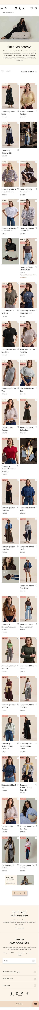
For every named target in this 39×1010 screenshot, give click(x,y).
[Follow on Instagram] (16, 993)
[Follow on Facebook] (11, 993)
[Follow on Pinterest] (22, 993)
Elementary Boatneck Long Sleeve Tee (7, 746)
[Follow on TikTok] (27, 993)
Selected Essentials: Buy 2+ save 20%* (19, 2)
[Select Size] (18, 84)
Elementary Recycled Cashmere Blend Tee (9, 468)
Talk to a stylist (19, 928)
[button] (28, 72)
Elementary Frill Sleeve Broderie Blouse (26, 746)
